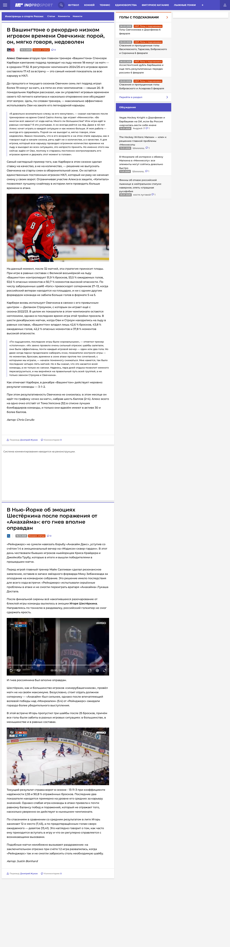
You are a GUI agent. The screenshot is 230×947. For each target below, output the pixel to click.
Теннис (105, 5)
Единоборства (126, 5)
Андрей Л (139, 128)
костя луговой (142, 194)
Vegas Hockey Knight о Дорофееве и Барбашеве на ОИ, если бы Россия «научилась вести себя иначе (142, 121)
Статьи (51, 16)
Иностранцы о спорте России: (24, 16)
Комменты (64, 16)
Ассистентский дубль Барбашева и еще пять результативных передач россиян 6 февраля (141, 68)
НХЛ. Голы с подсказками (148, 26)
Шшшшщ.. (139, 147)
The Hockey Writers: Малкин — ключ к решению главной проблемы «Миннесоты (142, 141)
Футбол (73, 5)
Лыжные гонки (185, 5)
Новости (77, 16)
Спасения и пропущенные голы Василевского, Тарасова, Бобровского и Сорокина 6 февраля (143, 49)
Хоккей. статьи (41, 50)
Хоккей (89, 5)
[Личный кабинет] (225, 5)
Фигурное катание (155, 5)
